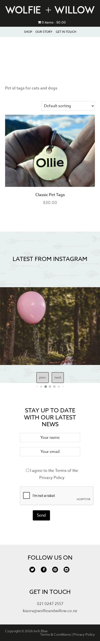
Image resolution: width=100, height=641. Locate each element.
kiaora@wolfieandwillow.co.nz (50, 611)
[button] (36, 386)
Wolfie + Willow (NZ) (50, 9)
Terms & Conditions (55, 634)
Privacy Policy (52, 478)
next (57, 377)
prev (42, 377)
